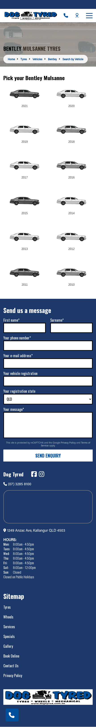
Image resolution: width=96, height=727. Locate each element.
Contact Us (11, 665)
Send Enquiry (48, 455)
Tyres (7, 607)
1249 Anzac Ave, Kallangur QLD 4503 (36, 530)
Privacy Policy (68, 442)
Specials (9, 636)
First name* (11, 320)
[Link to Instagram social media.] (41, 474)
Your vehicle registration (20, 373)
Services (9, 626)
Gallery (8, 646)
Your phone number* (17, 338)
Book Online (11, 656)
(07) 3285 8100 (19, 483)
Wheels (8, 617)
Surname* (57, 320)
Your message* (13, 409)
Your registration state (19, 391)
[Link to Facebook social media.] (34, 474)
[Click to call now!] (65, 15)
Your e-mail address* (18, 355)
